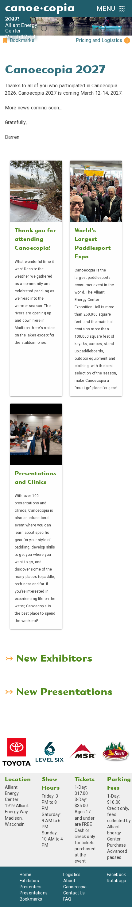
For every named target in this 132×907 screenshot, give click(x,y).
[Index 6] (102, 28)
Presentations (34, 892)
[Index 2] (44, 28)
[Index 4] (73, 28)
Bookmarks (31, 899)
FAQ (67, 899)
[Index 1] (29, 28)
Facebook (116, 874)
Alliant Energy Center (12, 793)
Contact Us (74, 892)
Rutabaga (116, 880)
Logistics (71, 874)
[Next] (124, 17)
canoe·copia (40, 8)
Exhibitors (29, 880)
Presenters (31, 886)
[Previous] (7, 17)
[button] (17, 40)
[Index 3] (58, 28)
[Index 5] (88, 28)
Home (26, 874)
